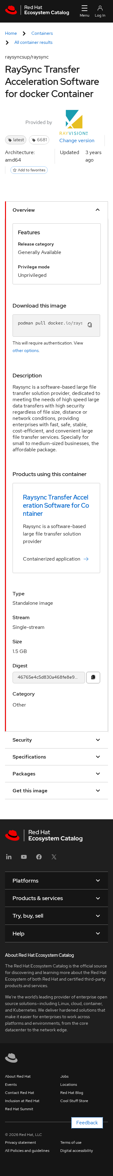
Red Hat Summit (19, 1108)
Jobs (64, 1076)
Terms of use (71, 1142)
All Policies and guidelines (27, 1150)
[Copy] (93, 677)
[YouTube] (24, 859)
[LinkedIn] (9, 859)
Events (11, 1084)
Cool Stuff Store (74, 1100)
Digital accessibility (76, 1150)
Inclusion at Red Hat (22, 1100)
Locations (68, 1084)
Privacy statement (20, 1142)
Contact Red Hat (19, 1092)
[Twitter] (54, 859)
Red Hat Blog (71, 1092)
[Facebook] (39, 859)
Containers (42, 33)
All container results (33, 42)
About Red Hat (18, 1076)
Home (11, 33)
